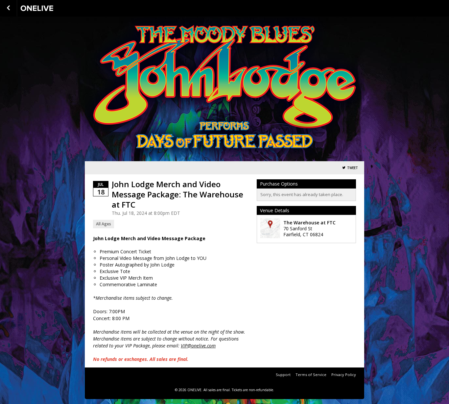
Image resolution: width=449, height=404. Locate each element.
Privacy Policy (343, 374)
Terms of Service (310, 374)
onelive (53, 8)
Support (283, 374)
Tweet (352, 168)
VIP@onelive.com (198, 345)
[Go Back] (8, 8)
